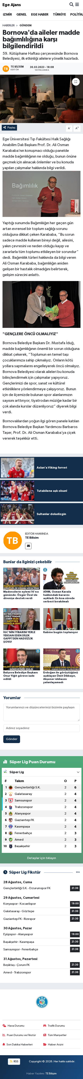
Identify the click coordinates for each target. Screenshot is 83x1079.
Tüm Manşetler (57, 1035)
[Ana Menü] (77, 5)
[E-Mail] (28, 546)
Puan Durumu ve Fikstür (21, 1035)
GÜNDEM (25, 25)
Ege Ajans (12, 5)
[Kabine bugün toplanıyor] (61, 619)
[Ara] (71, 5)
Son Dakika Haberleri (20, 1044)
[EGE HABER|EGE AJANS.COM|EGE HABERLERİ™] (41, 1002)
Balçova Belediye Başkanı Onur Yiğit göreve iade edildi (20, 675)
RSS (15, 1061)
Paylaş (11, 127)
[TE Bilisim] (12, 540)
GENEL (21, 14)
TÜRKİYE (59, 14)
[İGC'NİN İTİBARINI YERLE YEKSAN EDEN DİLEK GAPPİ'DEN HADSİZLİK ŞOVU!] (21, 619)
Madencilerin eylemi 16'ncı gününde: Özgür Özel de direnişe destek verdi (21, 595)
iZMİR (7, 14)
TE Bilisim (32, 537)
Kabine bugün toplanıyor (60, 632)
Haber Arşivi (55, 1044)
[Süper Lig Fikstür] (78, 872)
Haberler (9, 25)
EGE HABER (39, 14)
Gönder (11, 739)
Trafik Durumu (56, 1025)
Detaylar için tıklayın (41, 858)
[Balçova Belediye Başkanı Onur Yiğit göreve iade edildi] (21, 659)
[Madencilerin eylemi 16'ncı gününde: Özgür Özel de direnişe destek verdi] (21, 578)
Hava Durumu (16, 1025)
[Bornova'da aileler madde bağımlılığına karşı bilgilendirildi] (41, 99)
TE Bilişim (51, 1073)
